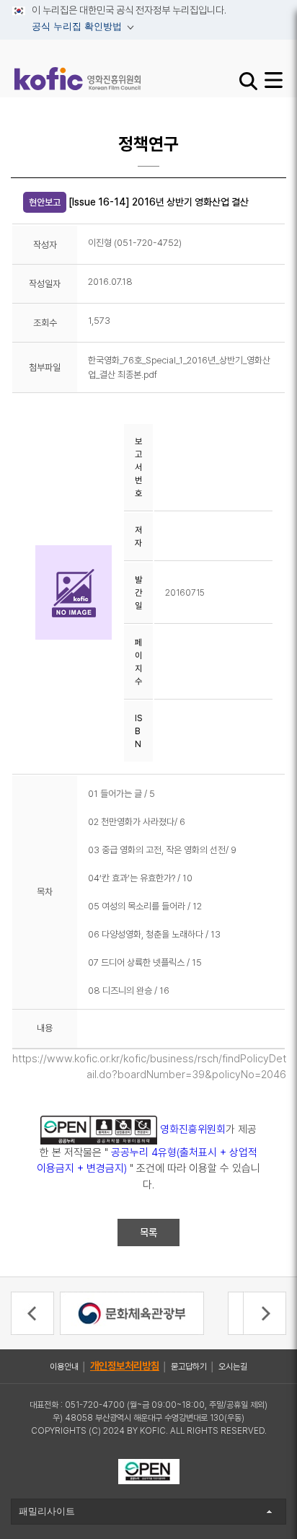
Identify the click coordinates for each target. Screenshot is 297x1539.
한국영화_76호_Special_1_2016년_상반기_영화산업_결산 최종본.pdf (179, 367)
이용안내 (64, 1367)
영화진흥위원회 (193, 1128)
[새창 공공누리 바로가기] (148, 1470)
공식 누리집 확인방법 (68, 29)
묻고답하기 (189, 1367)
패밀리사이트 (47, 1511)
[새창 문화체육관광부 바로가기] (132, 1312)
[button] (32, 1313)
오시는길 (232, 1367)
